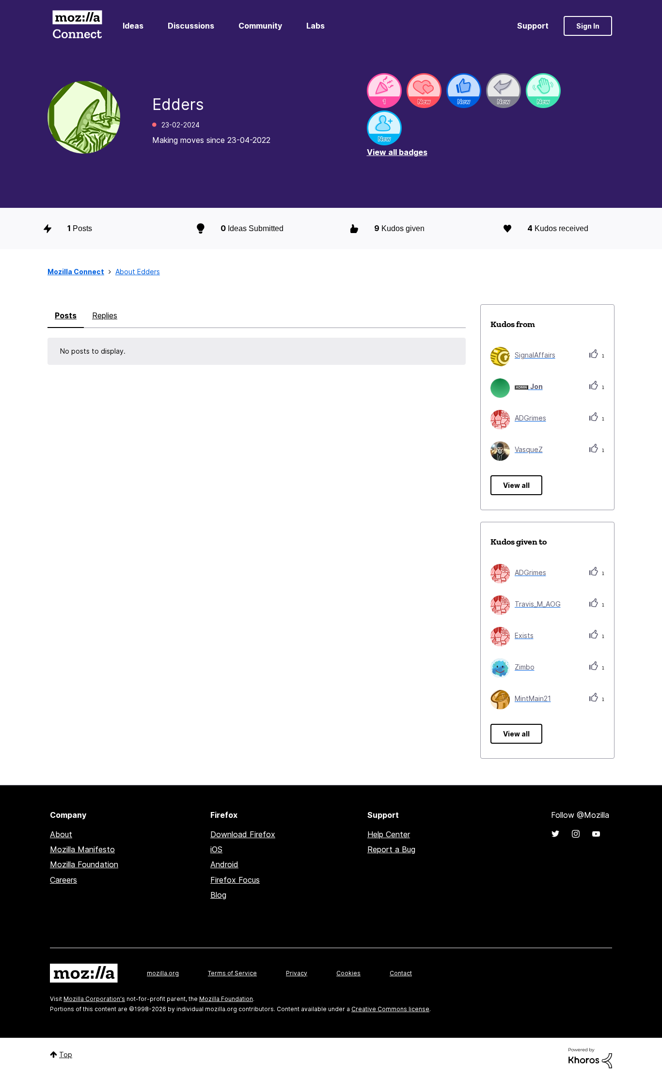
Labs (315, 26)
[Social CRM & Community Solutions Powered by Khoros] (590, 1057)
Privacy (296, 973)
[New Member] (384, 127)
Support (533, 26)
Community (260, 26)
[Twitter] (555, 833)
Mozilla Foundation (84, 864)
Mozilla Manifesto (82, 849)
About (61, 834)
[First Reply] (503, 90)
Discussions (191, 26)
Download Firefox (242, 834)
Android (224, 864)
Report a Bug (391, 849)
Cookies (348, 973)
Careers (63, 880)
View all (516, 485)
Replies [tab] (104, 315)
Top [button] (65, 1054)
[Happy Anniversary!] (384, 90)
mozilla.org (163, 973)
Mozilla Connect (77, 26)
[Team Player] (463, 90)
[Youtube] (596, 833)
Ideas (133, 26)
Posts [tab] (66, 315)
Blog (218, 895)
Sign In (587, 26)
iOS (216, 849)
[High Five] (424, 90)
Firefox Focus (235, 880)
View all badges (397, 152)
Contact (401, 973)
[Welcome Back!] (543, 90)
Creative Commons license (390, 1009)
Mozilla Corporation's (94, 998)
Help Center (388, 834)
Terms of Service (232, 973)
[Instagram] (575, 833)
